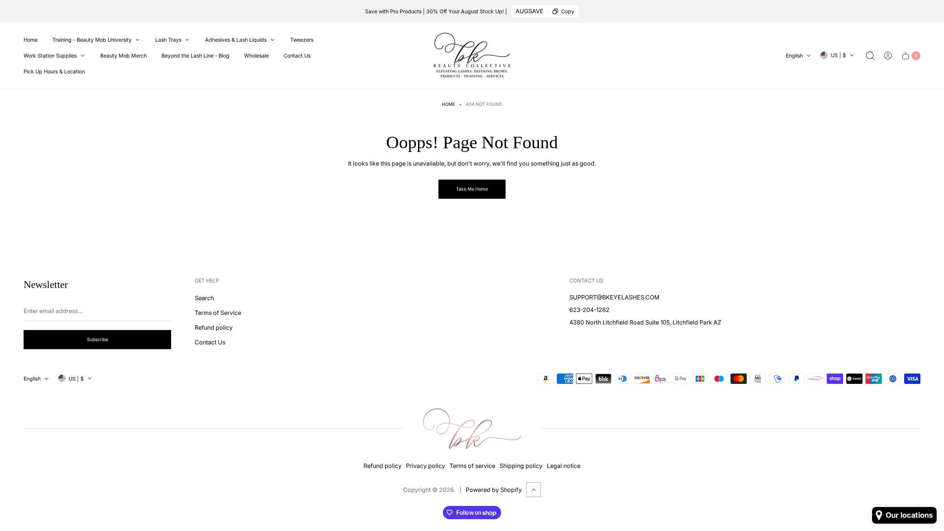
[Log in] (888, 56)
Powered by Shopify (494, 489)
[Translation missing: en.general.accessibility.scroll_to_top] (533, 489)
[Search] (870, 56)
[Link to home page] (472, 428)
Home (448, 104)
